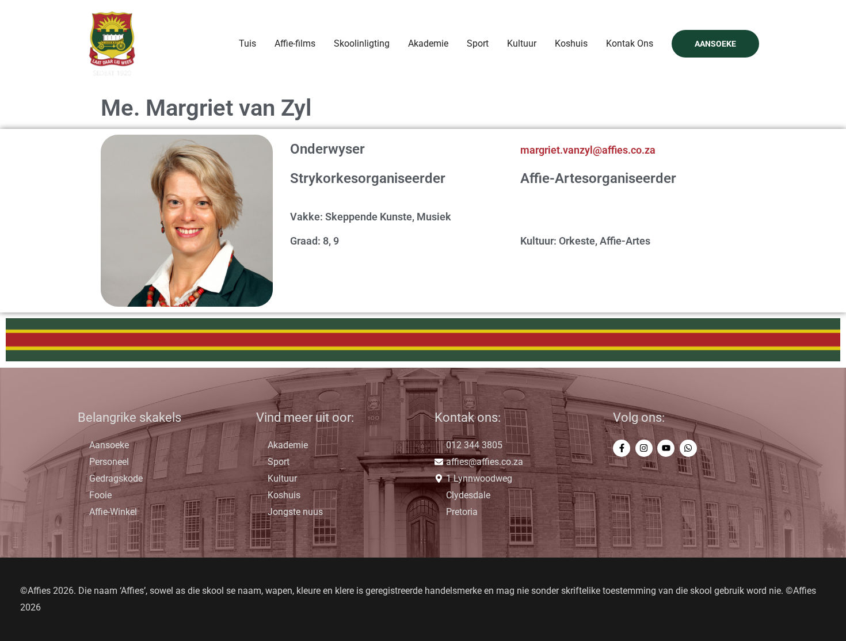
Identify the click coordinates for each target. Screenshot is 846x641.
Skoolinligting (362, 43)
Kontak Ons (629, 43)
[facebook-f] (623, 448)
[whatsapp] (690, 448)
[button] (715, 44)
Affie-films (295, 43)
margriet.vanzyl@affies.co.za (588, 150)
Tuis (247, 43)
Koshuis (571, 43)
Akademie (428, 43)
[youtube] (667, 448)
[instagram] (645, 448)
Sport (478, 43)
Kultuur (521, 43)
